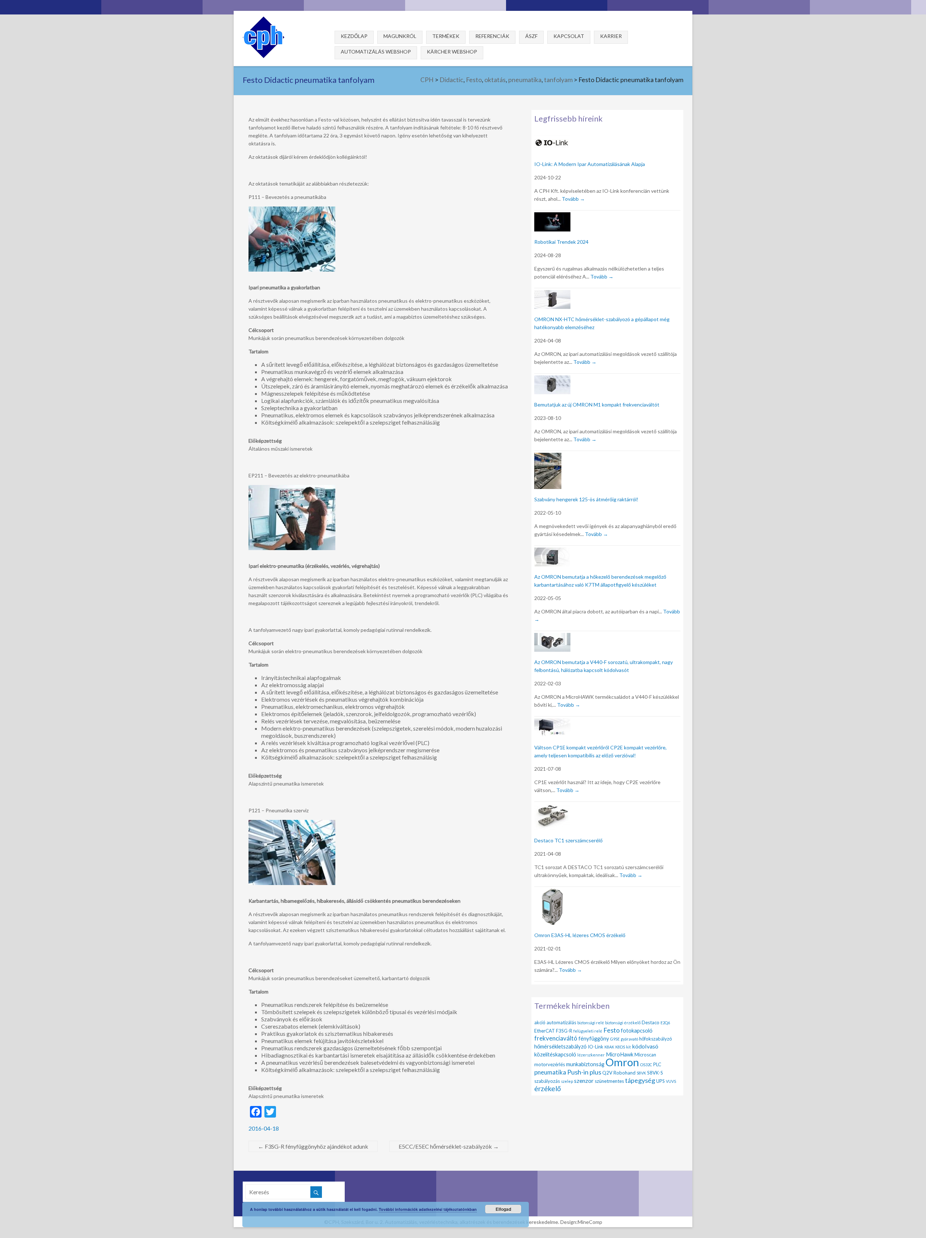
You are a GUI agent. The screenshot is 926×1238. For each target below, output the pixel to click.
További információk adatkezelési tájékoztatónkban (428, 1209)
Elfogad (503, 1209)
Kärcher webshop (452, 51)
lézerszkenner (591, 1054)
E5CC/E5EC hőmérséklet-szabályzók (449, 1146)
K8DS (620, 1047)
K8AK (609, 1047)
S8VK (641, 1073)
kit (628, 1047)
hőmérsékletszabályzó (560, 1046)
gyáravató (629, 1039)
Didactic (451, 80)
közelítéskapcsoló (555, 1054)
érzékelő (547, 1088)
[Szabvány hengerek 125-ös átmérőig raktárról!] (547, 457)
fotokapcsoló (637, 1030)
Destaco (650, 1022)
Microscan (645, 1055)
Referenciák (492, 36)
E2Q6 (665, 1022)
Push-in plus (584, 1072)
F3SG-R (564, 1031)
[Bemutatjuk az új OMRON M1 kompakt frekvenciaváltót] (552, 379)
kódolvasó (645, 1046)
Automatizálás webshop (376, 51)
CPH (427, 80)
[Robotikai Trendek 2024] (552, 216)
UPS (660, 1081)
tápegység (640, 1080)
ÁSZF (531, 36)
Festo (474, 80)
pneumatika (524, 80)
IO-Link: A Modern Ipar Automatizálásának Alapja (589, 164)
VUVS (671, 1081)
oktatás (495, 80)
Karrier (611, 36)
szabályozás (547, 1081)
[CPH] (263, 19)
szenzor (584, 1080)
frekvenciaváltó (555, 1038)
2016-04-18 (264, 1128)
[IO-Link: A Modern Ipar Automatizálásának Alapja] (552, 137)
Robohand (624, 1073)
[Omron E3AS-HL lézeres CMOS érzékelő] (552, 892)
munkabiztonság (585, 1064)
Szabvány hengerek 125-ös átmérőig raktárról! (586, 499)
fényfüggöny (593, 1038)
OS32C (646, 1064)
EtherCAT (544, 1031)
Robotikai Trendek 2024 (561, 242)
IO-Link (595, 1047)
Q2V (607, 1073)
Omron (622, 1062)
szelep (567, 1081)
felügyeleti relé (587, 1031)
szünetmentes (609, 1081)
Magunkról (399, 36)
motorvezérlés (549, 1064)
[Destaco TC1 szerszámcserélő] (552, 807)
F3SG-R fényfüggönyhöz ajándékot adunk (313, 1146)
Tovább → (573, 199)
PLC (657, 1064)
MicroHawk (619, 1054)
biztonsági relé (590, 1022)
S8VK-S (655, 1073)
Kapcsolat (568, 36)
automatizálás (561, 1022)
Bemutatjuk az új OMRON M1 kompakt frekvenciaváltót (596, 404)
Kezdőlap (354, 36)
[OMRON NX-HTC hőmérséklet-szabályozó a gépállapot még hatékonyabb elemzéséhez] (552, 294)
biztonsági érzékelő (623, 1022)
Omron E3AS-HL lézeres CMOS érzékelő (579, 935)
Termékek (445, 36)
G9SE (615, 1039)
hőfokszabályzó (655, 1039)
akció (539, 1022)
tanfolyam (558, 80)
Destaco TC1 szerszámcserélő (568, 840)
